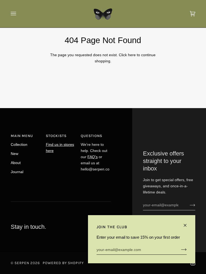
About (16, 163)
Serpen (21, 263)
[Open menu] (19, 14)
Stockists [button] (56, 136)
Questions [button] (91, 136)
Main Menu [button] (22, 136)
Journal (17, 172)
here (132, 55)
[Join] (188, 205)
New (14, 153)
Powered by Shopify (63, 263)
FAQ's (92, 157)
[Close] (187, 223)
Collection (19, 144)
